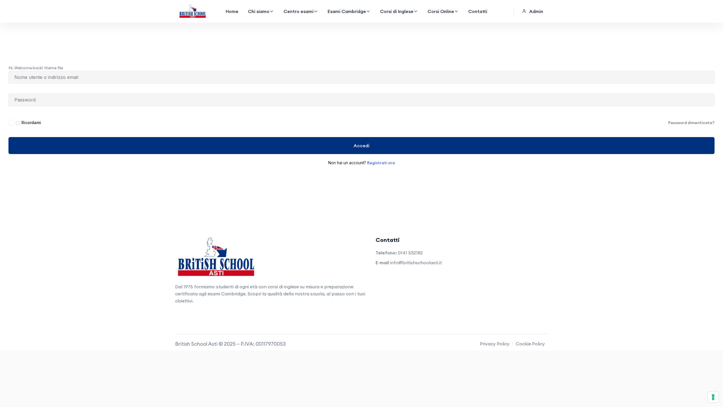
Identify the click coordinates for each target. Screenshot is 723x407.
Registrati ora (381, 162)
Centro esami (298, 11)
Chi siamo (258, 11)
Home (232, 11)
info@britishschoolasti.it (416, 262)
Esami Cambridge (347, 11)
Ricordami (31, 122)
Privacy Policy (494, 344)
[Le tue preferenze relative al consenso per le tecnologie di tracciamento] (713, 397)
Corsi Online (441, 11)
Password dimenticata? (691, 122)
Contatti (477, 11)
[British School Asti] (192, 11)
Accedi (361, 145)
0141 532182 (410, 253)
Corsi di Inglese (396, 11)
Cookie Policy (530, 344)
